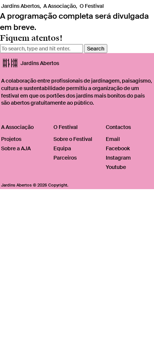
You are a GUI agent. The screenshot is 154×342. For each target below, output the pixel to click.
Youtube (116, 167)
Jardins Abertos (20, 6)
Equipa (62, 148)
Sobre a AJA (16, 148)
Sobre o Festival (72, 139)
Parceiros (65, 157)
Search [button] (95, 48)
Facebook (118, 148)
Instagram (118, 157)
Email (113, 139)
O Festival (92, 6)
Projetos (11, 139)
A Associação (59, 6)
